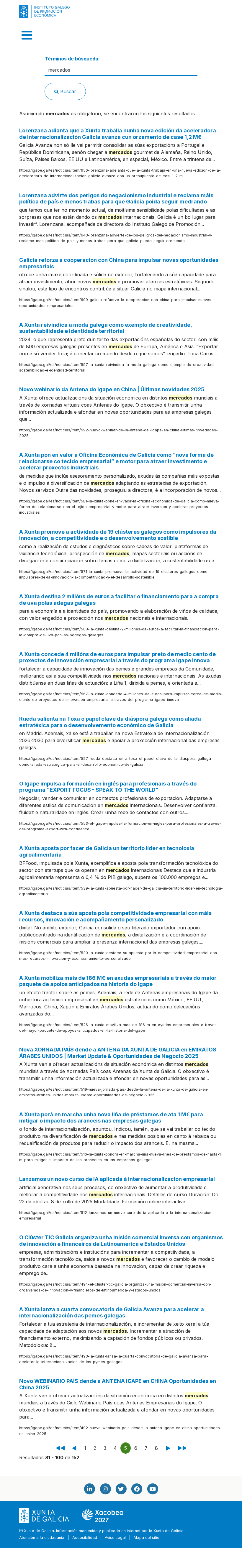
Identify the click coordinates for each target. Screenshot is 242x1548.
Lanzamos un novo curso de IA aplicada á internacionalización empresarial (117, 1179)
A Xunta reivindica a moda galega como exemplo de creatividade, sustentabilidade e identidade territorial (105, 328)
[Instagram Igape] (105, 1489)
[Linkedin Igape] (89, 1489)
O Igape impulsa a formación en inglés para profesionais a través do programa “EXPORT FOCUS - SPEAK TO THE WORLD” (108, 786)
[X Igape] (121, 1489)
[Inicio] (60, 1448)
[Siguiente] (167, 1448)
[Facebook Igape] (136, 1489)
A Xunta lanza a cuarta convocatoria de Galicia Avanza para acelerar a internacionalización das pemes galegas (111, 1312)
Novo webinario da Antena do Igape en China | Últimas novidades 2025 (112, 389)
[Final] (181, 1448)
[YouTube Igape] (152, 1489)
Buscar (67, 91)
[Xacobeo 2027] (102, 1515)
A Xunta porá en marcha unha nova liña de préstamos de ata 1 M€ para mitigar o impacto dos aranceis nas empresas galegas (111, 1117)
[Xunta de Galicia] (44, 1515)
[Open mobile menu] (27, 35)
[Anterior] (74, 1448)
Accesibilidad (84, 1537)
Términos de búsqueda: (72, 59)
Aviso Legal (115, 1537)
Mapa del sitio (146, 1537)
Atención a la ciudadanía (41, 1537)
